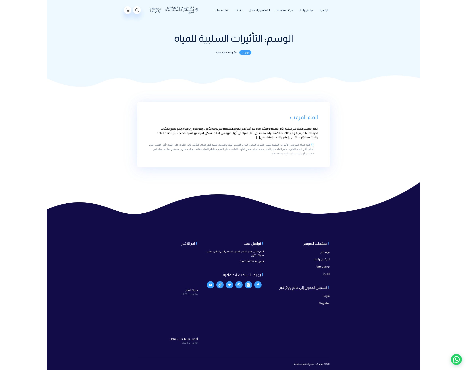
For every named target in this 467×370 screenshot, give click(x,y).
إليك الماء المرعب (300, 145)
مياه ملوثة (301, 153)
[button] (456, 359)
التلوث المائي (257, 145)
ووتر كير (325, 251)
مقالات (198, 149)
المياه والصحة (226, 145)
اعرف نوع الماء (322, 259)
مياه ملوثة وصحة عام (283, 153)
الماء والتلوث (242, 145)
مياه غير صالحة (171, 149)
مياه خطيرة (187, 149)
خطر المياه (224, 149)
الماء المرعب (304, 117)
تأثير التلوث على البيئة (179, 145)
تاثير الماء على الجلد (276, 149)
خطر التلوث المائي (241, 149)
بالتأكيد (196, 145)
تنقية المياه (258, 149)
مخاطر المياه (210, 149)
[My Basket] (127, 10)
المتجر (326, 273)
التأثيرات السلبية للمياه (277, 145)
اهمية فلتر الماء (209, 145)
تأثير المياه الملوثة (297, 149)
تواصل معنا (323, 266)
